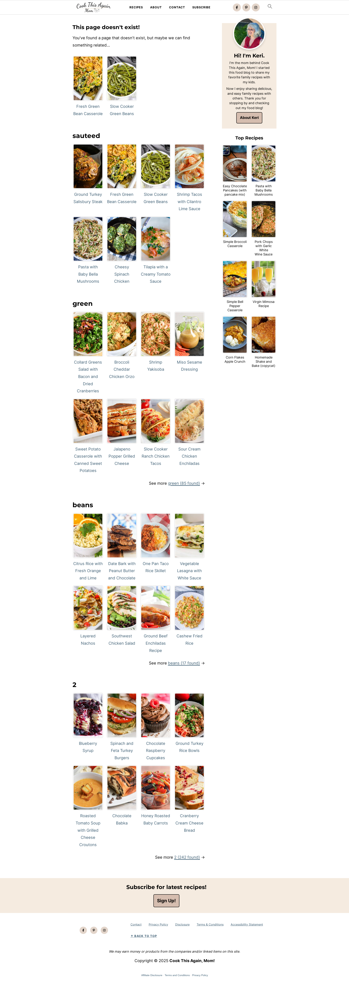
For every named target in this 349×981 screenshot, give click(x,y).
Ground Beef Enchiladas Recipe (156, 643)
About (156, 7)
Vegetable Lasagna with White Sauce (189, 570)
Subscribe (201, 7)
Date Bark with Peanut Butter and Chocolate (122, 570)
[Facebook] (237, 7)
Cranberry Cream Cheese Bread (189, 822)
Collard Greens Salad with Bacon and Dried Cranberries (88, 376)
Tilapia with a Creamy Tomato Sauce (156, 274)
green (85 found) (184, 483)
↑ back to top (144, 936)
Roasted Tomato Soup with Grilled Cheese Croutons (88, 830)
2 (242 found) (187, 857)
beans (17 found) (184, 663)
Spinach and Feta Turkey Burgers (121, 750)
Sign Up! (166, 900)
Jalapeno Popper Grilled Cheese (122, 456)
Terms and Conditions (177, 975)
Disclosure (182, 924)
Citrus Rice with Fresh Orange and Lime (88, 570)
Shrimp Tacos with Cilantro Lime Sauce (189, 201)
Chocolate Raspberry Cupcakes (155, 750)
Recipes (136, 7)
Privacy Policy (158, 924)
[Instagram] (256, 7)
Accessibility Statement (247, 924)
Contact (177, 7)
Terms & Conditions (210, 924)
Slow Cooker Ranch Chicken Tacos (156, 456)
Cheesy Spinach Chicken (121, 274)
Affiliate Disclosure (151, 975)
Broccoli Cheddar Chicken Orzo (122, 369)
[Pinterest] (246, 7)
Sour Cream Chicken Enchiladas (189, 456)
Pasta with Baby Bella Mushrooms (88, 274)
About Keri (249, 117)
